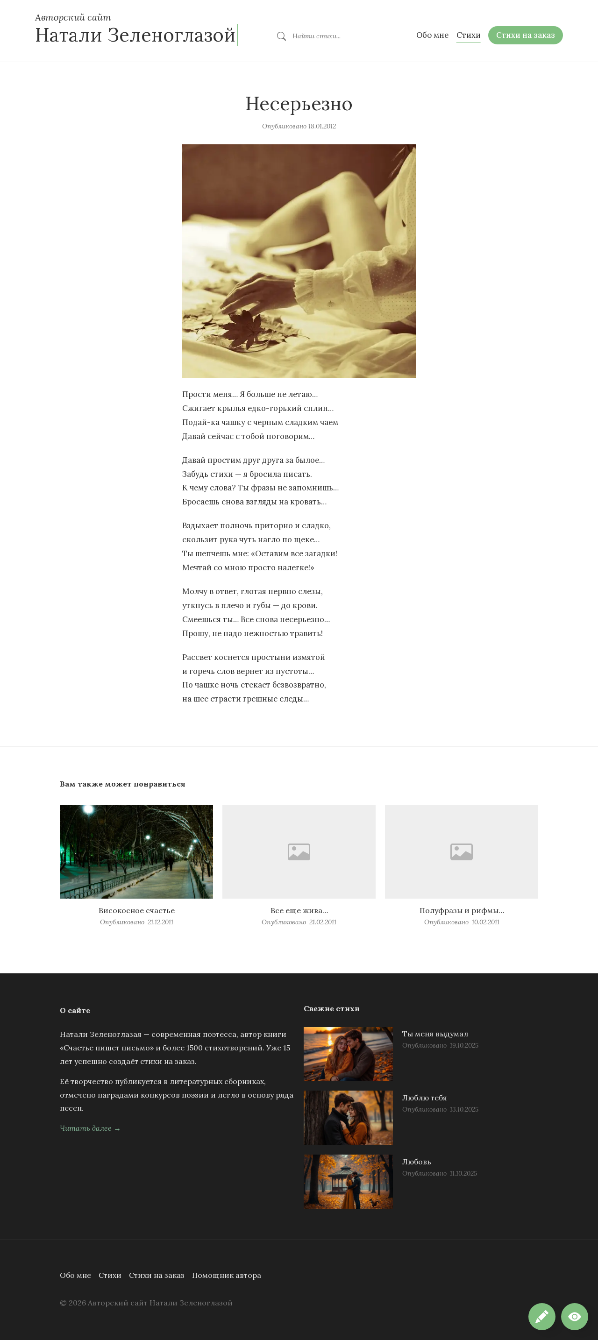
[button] (574, 1316)
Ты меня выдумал (435, 1033)
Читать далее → (90, 1128)
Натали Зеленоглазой (135, 35)
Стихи (110, 1275)
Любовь (416, 1161)
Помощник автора (226, 1275)
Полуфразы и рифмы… (462, 910)
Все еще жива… (299, 910)
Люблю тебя (424, 1097)
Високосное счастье (137, 910)
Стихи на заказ (157, 1275)
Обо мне (75, 1275)
